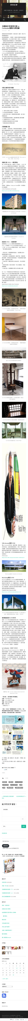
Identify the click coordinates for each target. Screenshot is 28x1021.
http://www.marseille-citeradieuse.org (10, 190)
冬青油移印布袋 (5, 923)
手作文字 (14, 5)
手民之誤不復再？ (6, 926)
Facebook (4, 833)
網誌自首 (4, 919)
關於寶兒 (4, 916)
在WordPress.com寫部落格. (9, 1015)
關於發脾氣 (4, 933)
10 (16, 968)
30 (13, 974)
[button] (14, 149)
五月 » (7, 978)
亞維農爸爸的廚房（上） (7, 893)
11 (20, 968)
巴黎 (4, 787)
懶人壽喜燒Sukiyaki (6, 937)
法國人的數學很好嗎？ (7, 930)
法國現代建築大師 (19, 787)
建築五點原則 (10, 787)
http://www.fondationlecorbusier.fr (10, 285)
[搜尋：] (14, 826)
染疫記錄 (4, 882)
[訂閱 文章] (4, 997)
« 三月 (3, 978)
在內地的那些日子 (21, 796)
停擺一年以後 (5, 885)
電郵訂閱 (5, 845)
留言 (23, 818)
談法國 (6, 778)
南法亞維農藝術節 (6, 896)
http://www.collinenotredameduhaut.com (11, 591)
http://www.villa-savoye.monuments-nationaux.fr (13, 557)
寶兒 (9, 30)
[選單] (4, 20)
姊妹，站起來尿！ (6, 905)
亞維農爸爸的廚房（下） (7, 889)
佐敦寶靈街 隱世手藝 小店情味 (9, 912)
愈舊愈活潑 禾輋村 (6, 908)
